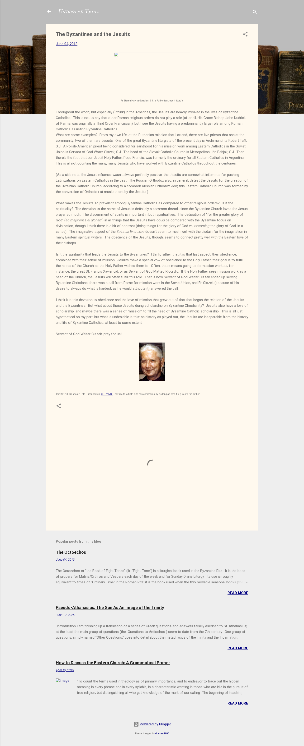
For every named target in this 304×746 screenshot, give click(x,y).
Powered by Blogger (155, 724)
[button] (245, 35)
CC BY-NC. (107, 394)
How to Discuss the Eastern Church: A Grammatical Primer (113, 662)
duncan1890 (162, 733)
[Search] (255, 13)
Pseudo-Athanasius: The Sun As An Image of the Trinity (110, 607)
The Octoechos (71, 552)
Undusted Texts (78, 11)
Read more (238, 593)
